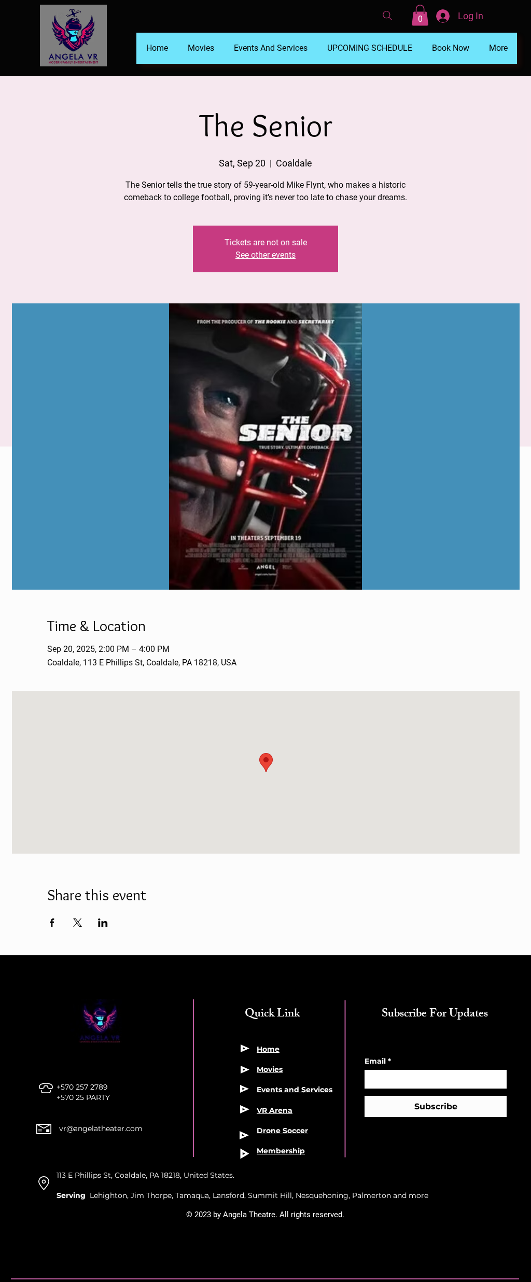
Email (378, 1061)
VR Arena (274, 1110)
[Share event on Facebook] (52, 922)
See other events (265, 255)
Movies (270, 1069)
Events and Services (294, 1089)
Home (268, 1049)
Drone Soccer (282, 1130)
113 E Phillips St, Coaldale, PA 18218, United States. (145, 1175)
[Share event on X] (77, 922)
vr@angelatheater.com (101, 1128)
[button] (420, 15)
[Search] (387, 15)
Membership (281, 1150)
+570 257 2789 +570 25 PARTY (84, 1092)
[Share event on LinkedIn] (103, 922)
